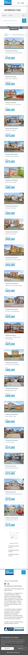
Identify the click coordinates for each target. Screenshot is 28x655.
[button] (21, 28)
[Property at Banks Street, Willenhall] (14, 68)
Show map (14, 28)
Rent (11, 15)
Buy (5, 15)
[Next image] (22, 43)
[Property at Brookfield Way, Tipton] (14, 380)
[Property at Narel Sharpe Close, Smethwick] (14, 94)
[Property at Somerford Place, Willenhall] (14, 146)
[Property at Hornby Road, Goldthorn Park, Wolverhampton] (14, 327)
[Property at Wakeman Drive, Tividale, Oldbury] (14, 275)
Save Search (6, 34)
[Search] (24, 20)
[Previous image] (6, 43)
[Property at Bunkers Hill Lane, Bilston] (14, 458)
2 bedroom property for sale (13, 551)
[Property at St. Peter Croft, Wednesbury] (14, 301)
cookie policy (20, 645)
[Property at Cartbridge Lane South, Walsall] (14, 250)
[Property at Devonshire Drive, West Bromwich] (14, 43)
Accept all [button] (7, 648)
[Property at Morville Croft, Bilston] (14, 120)
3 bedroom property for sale (13, 555)
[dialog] (14, 645)
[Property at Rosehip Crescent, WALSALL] (14, 354)
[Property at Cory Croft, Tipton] (14, 432)
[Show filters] (23, 15)
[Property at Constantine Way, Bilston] (14, 510)
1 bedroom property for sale (13, 546)
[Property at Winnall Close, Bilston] (14, 198)
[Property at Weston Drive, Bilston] (14, 224)
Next (12, 537)
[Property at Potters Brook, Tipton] (14, 406)
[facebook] (5, 584)
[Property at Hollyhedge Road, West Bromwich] (14, 484)
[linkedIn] (8, 584)
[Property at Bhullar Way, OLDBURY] (14, 172)
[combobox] (12, 20)
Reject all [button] (20, 648)
